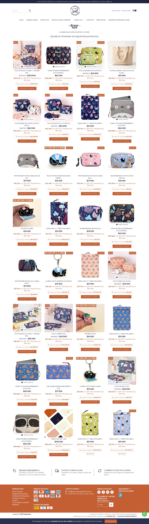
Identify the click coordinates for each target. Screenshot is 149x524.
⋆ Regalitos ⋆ (78, 20)
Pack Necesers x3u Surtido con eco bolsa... (27, 124)
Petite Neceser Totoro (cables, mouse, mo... (27, 177)
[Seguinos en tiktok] (107, 492)
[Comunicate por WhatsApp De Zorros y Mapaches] (144, 513)
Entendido (111, 521)
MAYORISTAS (101, 20)
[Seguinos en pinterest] (112, 492)
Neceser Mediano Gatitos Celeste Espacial (122, 177)
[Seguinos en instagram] (99, 492)
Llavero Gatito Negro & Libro (90, 386)
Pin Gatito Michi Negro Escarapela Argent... (59, 177)
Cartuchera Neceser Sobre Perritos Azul (58, 387)
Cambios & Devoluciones (20, 496)
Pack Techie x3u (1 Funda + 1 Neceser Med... (27, 335)
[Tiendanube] (21, 515)
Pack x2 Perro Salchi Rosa (122, 281)
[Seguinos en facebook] (103, 492)
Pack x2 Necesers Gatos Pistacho (90, 71)
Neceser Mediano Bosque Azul (90, 228)
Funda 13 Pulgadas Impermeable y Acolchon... (122, 124)
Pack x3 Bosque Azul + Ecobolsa (58, 123)
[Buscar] (30, 11)
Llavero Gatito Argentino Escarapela (59, 281)
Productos (44, 20)
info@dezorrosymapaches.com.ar (80, 491)
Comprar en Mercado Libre (119, 20)
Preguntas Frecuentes (20, 494)
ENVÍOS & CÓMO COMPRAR (61, 20)
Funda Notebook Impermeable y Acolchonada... (59, 72)
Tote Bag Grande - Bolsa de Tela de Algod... (122, 72)
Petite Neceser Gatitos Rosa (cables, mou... (90, 177)
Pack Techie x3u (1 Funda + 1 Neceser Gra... (27, 72)
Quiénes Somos (32, 20)
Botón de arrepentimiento (127, 516)
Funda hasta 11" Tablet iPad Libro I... (90, 123)
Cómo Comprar (17, 491)
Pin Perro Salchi (90, 334)
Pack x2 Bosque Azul (122, 386)
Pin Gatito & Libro (27, 228)
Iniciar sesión (126, 10)
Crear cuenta (116, 10)
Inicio (21, 20)
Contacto (90, 20)
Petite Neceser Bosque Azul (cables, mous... (27, 282)
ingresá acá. (111, 516)
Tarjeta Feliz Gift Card (58, 439)
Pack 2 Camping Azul (59, 334)
